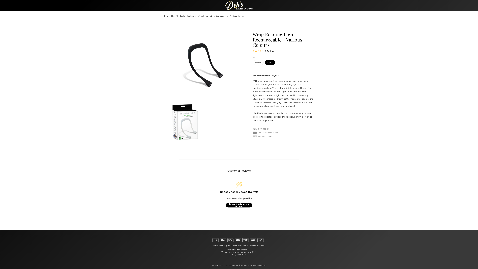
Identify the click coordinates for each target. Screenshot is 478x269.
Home (167, 16)
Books (182, 16)
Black (270, 62)
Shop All (174, 16)
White (259, 63)
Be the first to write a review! (239, 205)
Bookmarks (192, 16)
